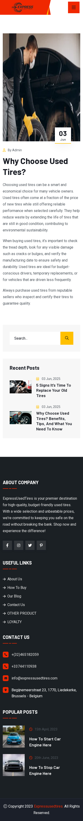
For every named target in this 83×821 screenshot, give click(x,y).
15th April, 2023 (46, 729)
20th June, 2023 (46, 758)
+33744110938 (24, 666)
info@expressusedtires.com (34, 678)
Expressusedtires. (48, 806)
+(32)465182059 (25, 654)
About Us (14, 579)
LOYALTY (14, 622)
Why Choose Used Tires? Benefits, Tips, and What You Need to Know (54, 420)
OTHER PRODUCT (21, 613)
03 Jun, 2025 (50, 379)
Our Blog (14, 596)
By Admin (15, 150)
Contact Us (16, 605)
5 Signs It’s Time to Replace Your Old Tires (53, 390)
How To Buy (17, 587)
